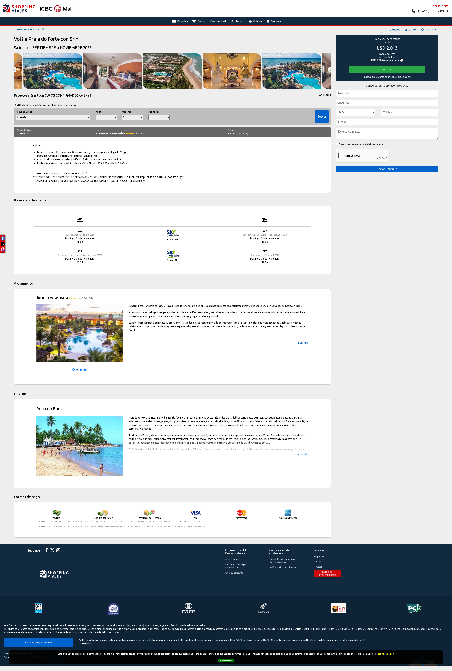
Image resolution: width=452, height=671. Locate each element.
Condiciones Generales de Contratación (282, 559)
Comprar (387, 69)
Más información (385, 653)
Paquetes (182, 21)
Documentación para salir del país (236, 565)
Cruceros (276, 21)
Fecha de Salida (24, 111)
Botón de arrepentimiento (327, 572)
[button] (42, 333)
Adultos (100, 111)
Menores (126, 111)
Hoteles (257, 21)
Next (330, 69)
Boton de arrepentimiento (38, 641)
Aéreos (240, 21)
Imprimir (395, 30)
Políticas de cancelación (283, 566)
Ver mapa (81, 369)
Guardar (411, 30)
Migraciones (232, 558)
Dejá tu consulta (234, 571)
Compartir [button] (428, 29)
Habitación (154, 111)
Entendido (226, 660)
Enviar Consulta (387, 168)
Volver (19, 29)
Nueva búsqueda (33, 29)
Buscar (321, 116)
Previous (14, 69)
